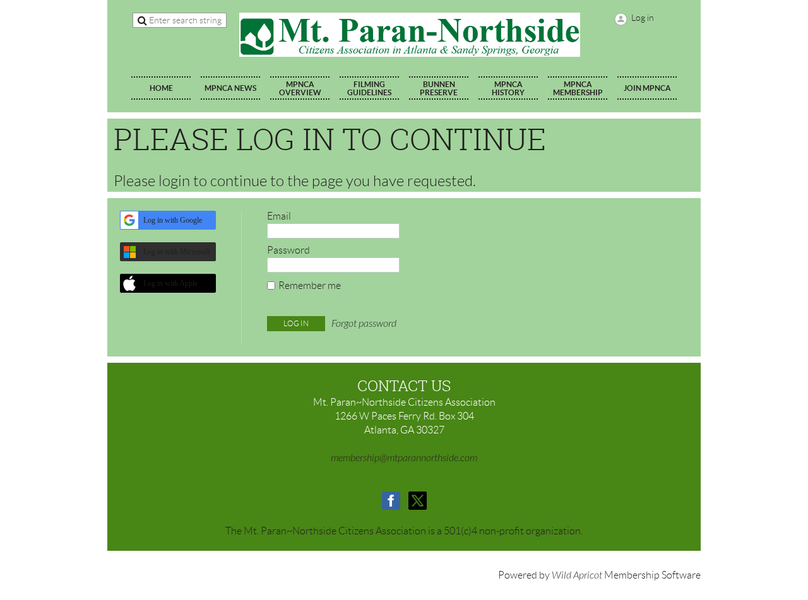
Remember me (309, 285)
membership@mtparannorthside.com (404, 458)
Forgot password (363, 323)
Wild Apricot (577, 575)
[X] (417, 500)
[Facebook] (391, 500)
